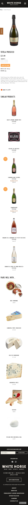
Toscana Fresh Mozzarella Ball (14, 437)
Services (14, 490)
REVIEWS (1, 31)
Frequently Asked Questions (14, 493)
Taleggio (14, 410)
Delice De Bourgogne (14, 355)
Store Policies (14, 495)
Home (1, 9)
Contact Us (14, 501)
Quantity (3, 59)
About (14, 488)
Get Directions (14, 480)
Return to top (22, 503)
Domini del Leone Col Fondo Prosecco (14, 266)
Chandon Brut (14, 207)
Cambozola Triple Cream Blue (14, 328)
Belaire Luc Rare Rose (14, 149)
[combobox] (2, 4)
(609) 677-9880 (14, 475)
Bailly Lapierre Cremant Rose (14, 120)
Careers (14, 498)
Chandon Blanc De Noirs (14, 177)
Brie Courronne (14, 301)
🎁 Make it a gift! (6, 90)
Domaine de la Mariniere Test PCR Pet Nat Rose (14, 238)
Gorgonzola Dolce (14, 382)
